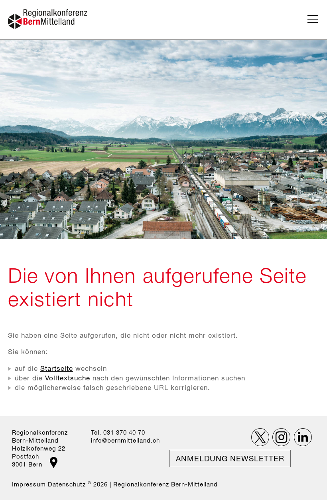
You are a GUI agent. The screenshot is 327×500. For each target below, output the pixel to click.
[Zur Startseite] (47, 19)
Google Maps (53, 462)
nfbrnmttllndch (126, 440)
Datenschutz (67, 484)
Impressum (29, 484)
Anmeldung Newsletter (230, 458)
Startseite (56, 368)
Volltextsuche (67, 378)
